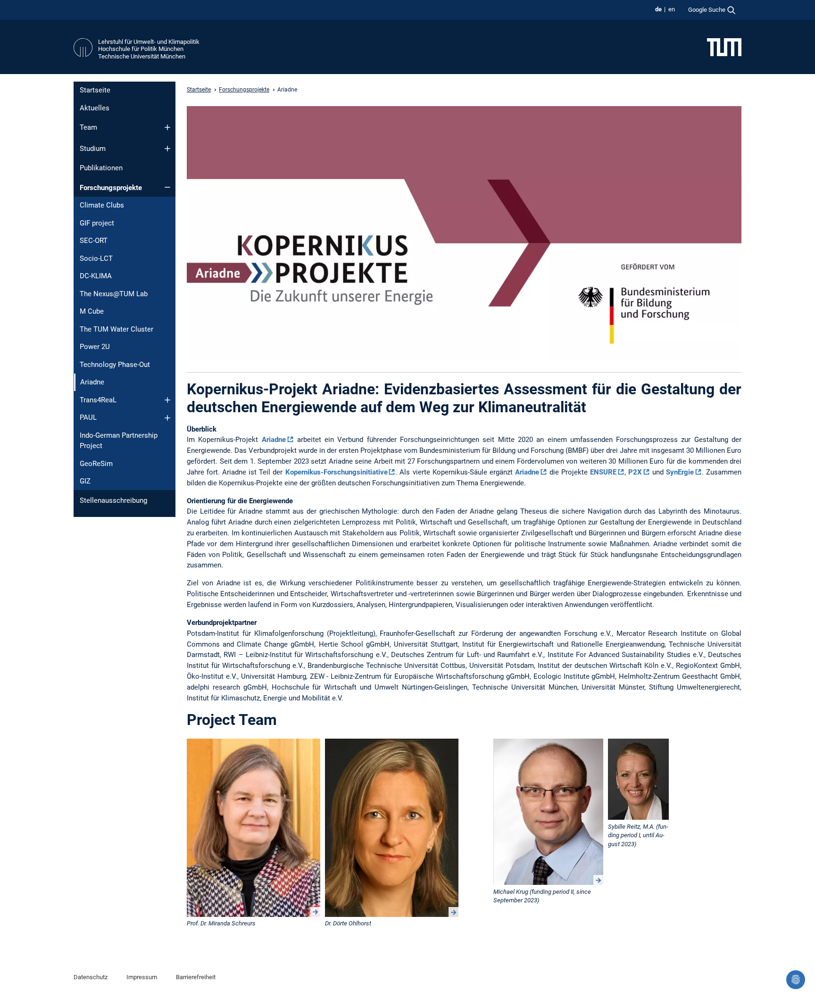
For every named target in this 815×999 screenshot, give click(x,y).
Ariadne (274, 439)
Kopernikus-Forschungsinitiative (336, 472)
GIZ (85, 481)
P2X (635, 472)
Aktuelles (94, 108)
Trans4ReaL (98, 400)
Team (88, 127)
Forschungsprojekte (111, 187)
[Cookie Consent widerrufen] (795, 979)
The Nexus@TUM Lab (114, 294)
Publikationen (101, 168)
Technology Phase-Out (115, 364)
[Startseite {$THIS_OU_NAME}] (83, 49)
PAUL (88, 417)
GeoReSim (96, 463)
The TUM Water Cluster (116, 329)
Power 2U (95, 346)
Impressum (141, 977)
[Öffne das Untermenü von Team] (167, 127)
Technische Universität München (141, 56)
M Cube (92, 311)
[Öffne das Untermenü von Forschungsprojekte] (167, 187)
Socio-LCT (96, 258)
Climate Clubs (102, 205)
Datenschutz (91, 977)
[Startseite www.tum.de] (724, 46)
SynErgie (680, 472)
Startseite (95, 90)
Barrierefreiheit (196, 977)
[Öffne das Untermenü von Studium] (167, 148)
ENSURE (603, 472)
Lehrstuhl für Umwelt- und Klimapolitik (149, 41)
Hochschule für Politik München (140, 48)
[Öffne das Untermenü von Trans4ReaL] (167, 400)
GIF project (97, 223)
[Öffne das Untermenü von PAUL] (167, 418)
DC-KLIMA (96, 276)
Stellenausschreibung (113, 500)
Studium (93, 148)
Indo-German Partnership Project (119, 440)
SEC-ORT (94, 240)
